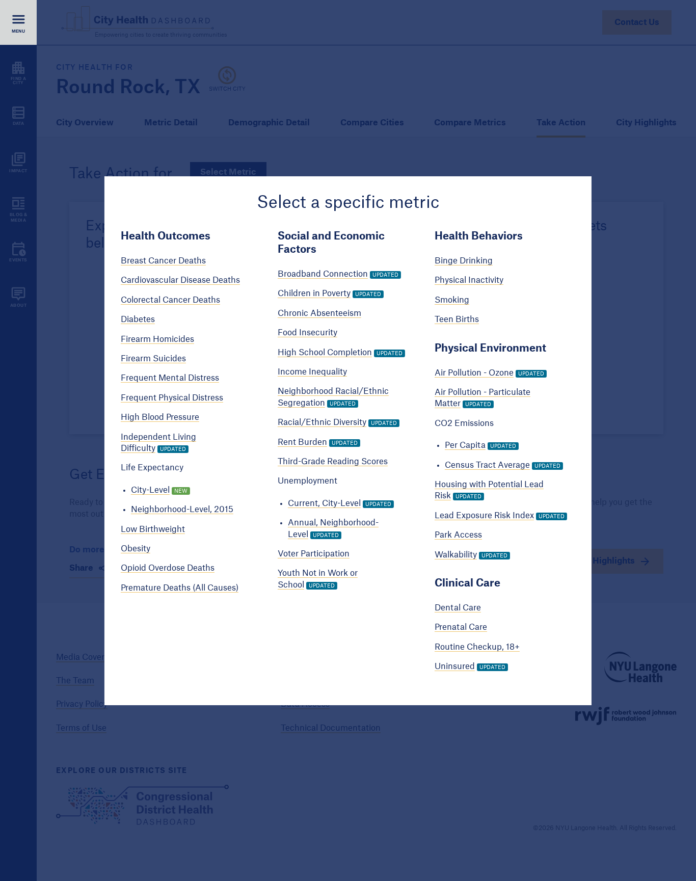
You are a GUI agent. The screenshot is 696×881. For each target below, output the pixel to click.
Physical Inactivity (469, 280)
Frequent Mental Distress (170, 378)
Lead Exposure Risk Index (484, 516)
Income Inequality (312, 372)
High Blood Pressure (160, 417)
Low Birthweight (153, 529)
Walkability (456, 555)
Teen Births (457, 319)
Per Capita (465, 445)
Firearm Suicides (153, 359)
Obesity (135, 549)
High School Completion (325, 353)
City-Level (150, 490)
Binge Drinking (464, 261)
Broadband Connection (323, 274)
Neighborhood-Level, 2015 (182, 509)
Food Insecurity (307, 333)
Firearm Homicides (157, 339)
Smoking (452, 300)
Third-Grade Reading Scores (333, 462)
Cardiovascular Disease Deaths (180, 280)
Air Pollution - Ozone (474, 373)
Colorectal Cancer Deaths (170, 300)
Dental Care (458, 608)
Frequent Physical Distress (172, 398)
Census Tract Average (487, 465)
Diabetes (138, 319)
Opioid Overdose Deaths (168, 568)
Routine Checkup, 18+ (477, 647)
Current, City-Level (324, 503)
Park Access (458, 535)
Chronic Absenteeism (319, 313)
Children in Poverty (314, 293)
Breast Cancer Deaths (163, 261)
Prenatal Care (461, 627)
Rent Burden (302, 442)
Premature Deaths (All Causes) (179, 588)
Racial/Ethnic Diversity (322, 422)
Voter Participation (314, 554)
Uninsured (455, 666)
